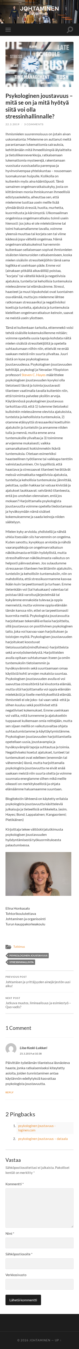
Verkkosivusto (15, 1275)
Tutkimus (19, 946)
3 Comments (33, 124)
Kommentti (14, 1184)
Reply (9, 1092)
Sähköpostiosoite (18, 1254)
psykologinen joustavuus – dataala (43, 1139)
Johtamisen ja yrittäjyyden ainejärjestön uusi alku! (37, 982)
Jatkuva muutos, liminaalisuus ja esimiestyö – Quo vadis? (38, 1003)
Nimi (9, 1233)
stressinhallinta (21, 962)
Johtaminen (39, 1340)
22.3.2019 (12, 124)
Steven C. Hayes (34, 375)
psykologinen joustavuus (28, 955)
